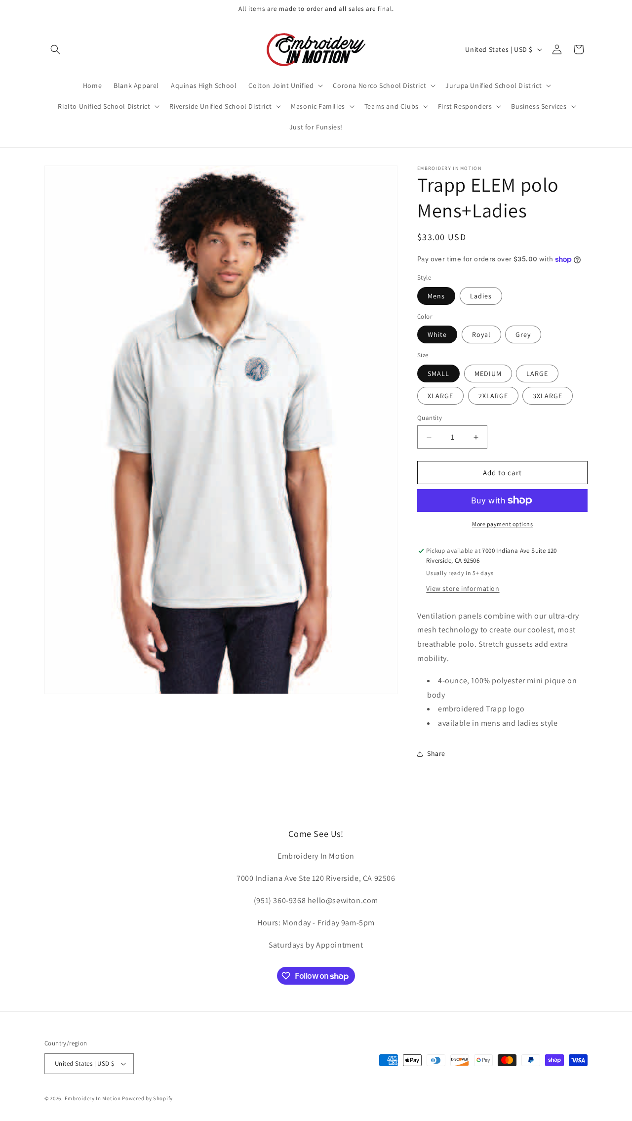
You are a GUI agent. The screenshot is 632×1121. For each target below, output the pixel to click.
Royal (481, 334)
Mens (436, 295)
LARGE (537, 373)
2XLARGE (493, 395)
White (437, 334)
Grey (523, 334)
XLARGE (440, 395)
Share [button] (436, 753)
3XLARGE (547, 395)
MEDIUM (488, 373)
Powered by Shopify (147, 1098)
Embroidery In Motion (93, 1098)
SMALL (438, 373)
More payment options (502, 524)
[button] (55, 49)
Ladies (481, 295)
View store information (462, 588)
